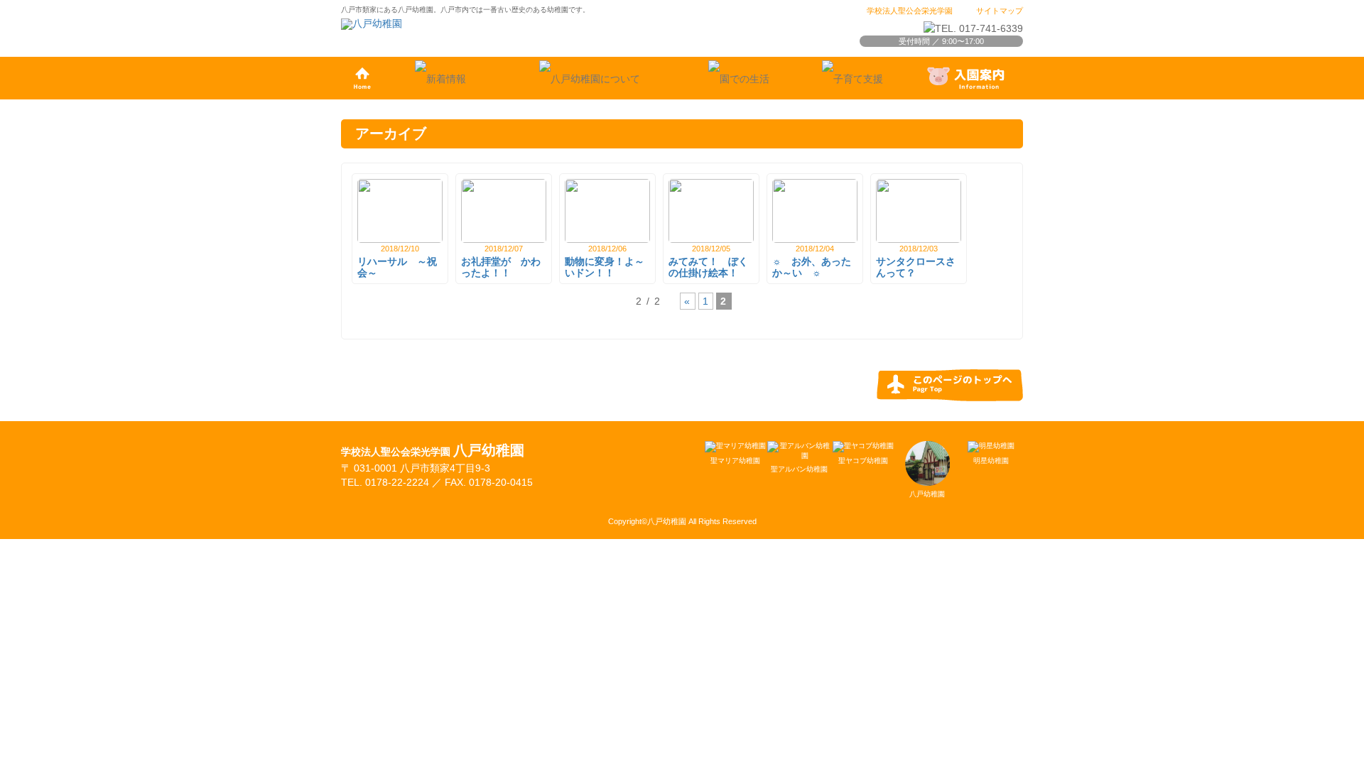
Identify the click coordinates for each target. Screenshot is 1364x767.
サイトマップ (999, 10)
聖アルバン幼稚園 (799, 469)
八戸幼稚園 (927, 494)
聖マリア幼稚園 (735, 460)
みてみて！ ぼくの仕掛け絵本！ (708, 267)
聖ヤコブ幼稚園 (863, 460)
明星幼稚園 (991, 460)
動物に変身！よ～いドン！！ (604, 267)
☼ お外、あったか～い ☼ (811, 267)
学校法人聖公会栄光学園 (910, 10)
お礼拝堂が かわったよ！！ (501, 267)
